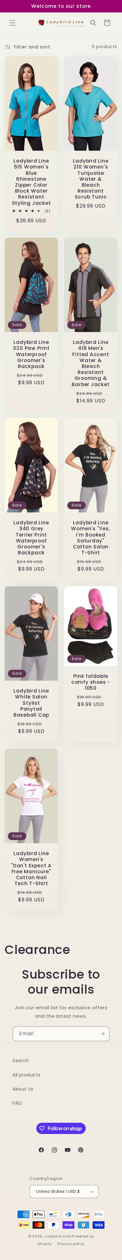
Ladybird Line (57, 1236)
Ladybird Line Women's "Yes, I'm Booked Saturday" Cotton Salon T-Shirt (90, 538)
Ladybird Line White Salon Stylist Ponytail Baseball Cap (31, 703)
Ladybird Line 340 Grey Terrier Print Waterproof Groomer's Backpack (31, 538)
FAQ (17, 1103)
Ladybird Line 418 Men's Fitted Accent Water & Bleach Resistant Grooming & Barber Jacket (90, 364)
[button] (12, 23)
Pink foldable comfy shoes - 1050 (90, 682)
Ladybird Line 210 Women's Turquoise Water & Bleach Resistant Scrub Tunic (90, 179)
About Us (23, 1089)
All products (26, 1075)
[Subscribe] (102, 1033)
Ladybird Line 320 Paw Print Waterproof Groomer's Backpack (31, 355)
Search (21, 1060)
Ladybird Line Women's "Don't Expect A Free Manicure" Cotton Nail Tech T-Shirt (31, 868)
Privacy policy (71, 1243)
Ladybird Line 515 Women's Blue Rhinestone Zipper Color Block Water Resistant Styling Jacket (31, 182)
